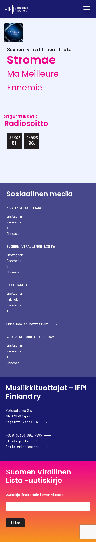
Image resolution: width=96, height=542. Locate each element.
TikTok (12, 299)
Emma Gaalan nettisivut (27, 324)
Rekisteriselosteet (22, 447)
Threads (13, 233)
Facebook (13, 222)
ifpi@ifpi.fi (17, 441)
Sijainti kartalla (22, 422)
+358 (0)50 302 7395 (24, 435)
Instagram (14, 216)
